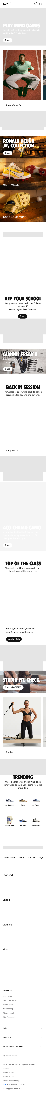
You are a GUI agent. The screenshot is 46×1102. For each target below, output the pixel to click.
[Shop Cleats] (23, 174)
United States (11, 1056)
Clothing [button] (7, 924)
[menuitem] (7, 1068)
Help (21, 857)
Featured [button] (8, 875)
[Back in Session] (23, 391)
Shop (7, 40)
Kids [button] (5, 949)
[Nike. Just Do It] (23, 128)
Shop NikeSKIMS (13, 687)
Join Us (31, 857)
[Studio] (22, 725)
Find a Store (9, 857)
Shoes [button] (6, 900)
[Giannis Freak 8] (23, 361)
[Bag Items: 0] (40, 4)
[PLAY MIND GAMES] (23, 27)
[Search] (35, 4)
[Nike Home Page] (7, 4)
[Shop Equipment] (23, 206)
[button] (23, 516)
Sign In (42, 857)
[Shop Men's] (22, 426)
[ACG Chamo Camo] (23, 516)
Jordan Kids (14, 639)
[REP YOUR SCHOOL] (23, 307)
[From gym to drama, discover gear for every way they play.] (22, 609)
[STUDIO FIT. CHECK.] (23, 682)
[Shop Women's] (22, 78)
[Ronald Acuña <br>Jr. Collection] (23, 147)
